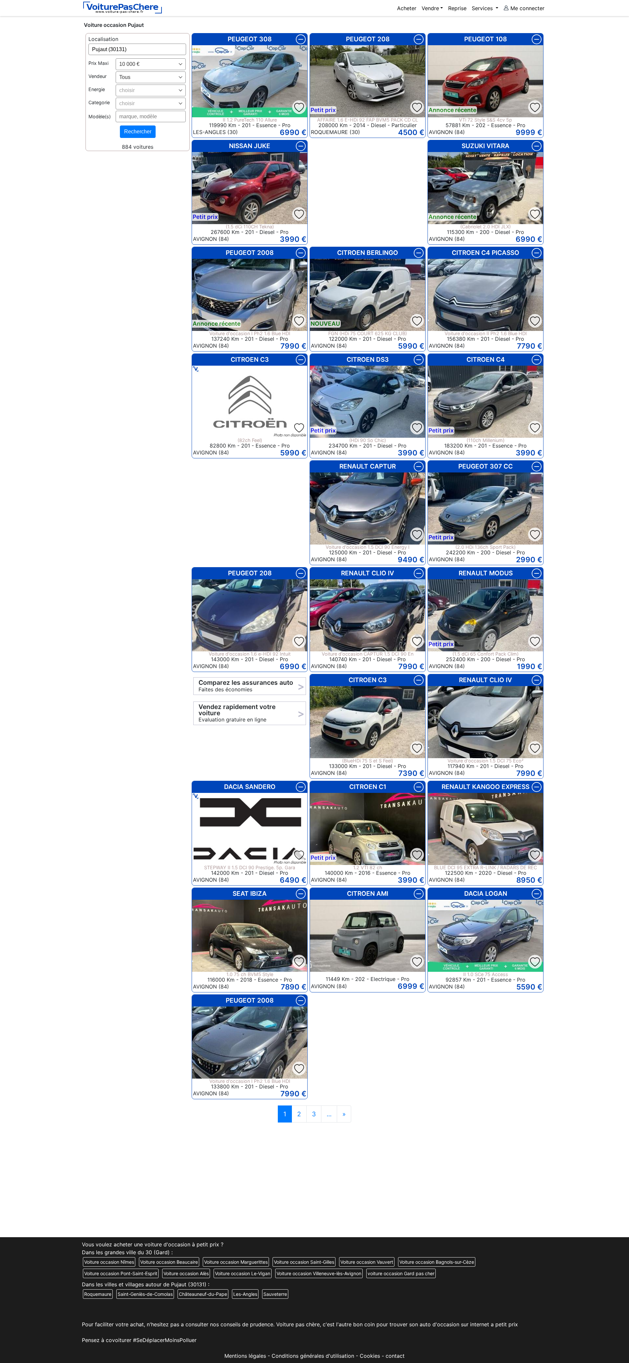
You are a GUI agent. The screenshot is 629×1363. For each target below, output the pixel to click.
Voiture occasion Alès (186, 1273)
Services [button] (483, 8)
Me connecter (526, 8)
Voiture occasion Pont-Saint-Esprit (120, 1273)
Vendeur (97, 76)
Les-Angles (245, 1294)
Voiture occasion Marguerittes (236, 1262)
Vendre (430, 8)
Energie (96, 89)
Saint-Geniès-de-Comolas (145, 1294)
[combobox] (151, 64)
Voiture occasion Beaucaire (169, 1262)
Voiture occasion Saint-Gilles (304, 1262)
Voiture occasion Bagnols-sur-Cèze (436, 1262)
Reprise (457, 8)
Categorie (99, 103)
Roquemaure (97, 1294)
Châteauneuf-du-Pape (203, 1294)
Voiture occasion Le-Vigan (242, 1273)
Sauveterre (275, 1294)
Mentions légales (245, 1356)
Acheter (406, 8)
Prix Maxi (98, 63)
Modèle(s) (99, 116)
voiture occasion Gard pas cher (401, 1273)
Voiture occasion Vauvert (366, 1262)
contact (395, 1356)
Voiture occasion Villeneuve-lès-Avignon (318, 1273)
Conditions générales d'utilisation (313, 1356)
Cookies (370, 1356)
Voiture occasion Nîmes (109, 1262)
